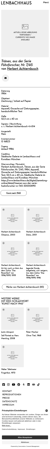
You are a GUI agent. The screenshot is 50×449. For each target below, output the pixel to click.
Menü (46, 2)
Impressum (8, 405)
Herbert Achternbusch (22, 68)
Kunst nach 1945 (13, 193)
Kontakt (7, 391)
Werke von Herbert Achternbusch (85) (25, 286)
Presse (6, 398)
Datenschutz (9, 401)
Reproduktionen (11, 394)
